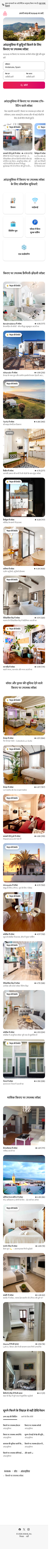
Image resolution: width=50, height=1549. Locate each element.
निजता (21, 1536)
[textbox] (13, 76)
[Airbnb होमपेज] (5, 13)
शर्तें (27, 1536)
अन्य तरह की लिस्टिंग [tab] (10, 1416)
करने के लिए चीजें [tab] (27, 1416)
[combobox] (24, 67)
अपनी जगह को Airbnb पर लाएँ (31, 13)
